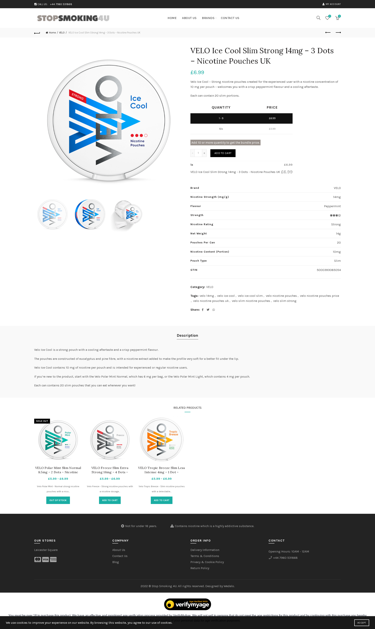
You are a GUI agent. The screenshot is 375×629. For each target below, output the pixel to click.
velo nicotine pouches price (319, 296)
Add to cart (222, 153)
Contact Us (230, 18)
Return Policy (199, 568)
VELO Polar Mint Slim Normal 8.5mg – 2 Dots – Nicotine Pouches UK (58, 472)
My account (333, 4)
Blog (115, 562)
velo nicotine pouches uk (211, 301)
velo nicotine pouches (281, 296)
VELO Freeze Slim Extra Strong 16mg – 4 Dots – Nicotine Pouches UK (110, 472)
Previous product (328, 33)
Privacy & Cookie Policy (207, 562)
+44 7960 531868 (61, 4)
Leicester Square (46, 550)
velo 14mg (207, 296)
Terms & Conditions (204, 556)
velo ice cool (226, 296)
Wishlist (329, 16)
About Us (189, 18)
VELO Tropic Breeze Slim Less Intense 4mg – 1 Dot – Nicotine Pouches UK (161, 472)
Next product (338, 33)
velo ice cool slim (250, 296)
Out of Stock (58, 500)
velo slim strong (284, 301)
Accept (361, 622)
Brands (208, 18)
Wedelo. (229, 586)
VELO (62, 32)
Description (187, 335)
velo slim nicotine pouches (251, 301)
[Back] (37, 33)
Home (172, 18)
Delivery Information (204, 550)
